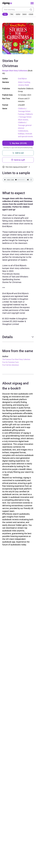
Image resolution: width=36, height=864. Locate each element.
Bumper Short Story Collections (14, 70)
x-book (31, 14)
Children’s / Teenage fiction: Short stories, (25, 117)
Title (11, 14)
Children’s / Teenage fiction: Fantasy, (24, 111)
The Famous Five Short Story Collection (16, 359)
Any (5, 14)
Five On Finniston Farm (10, 362)
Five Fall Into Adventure (10, 365)
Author (18, 14)
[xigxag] (7, 3)
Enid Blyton (22, 78)
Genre (24, 14)
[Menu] (32, 3)
